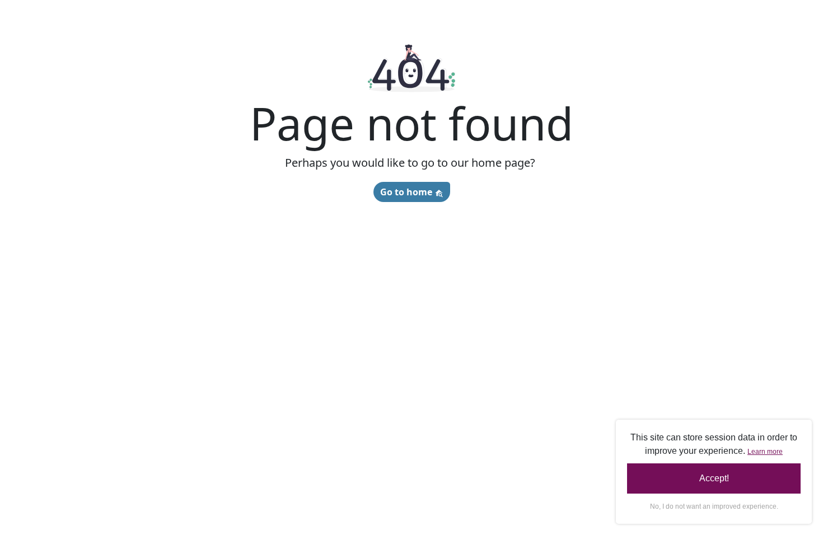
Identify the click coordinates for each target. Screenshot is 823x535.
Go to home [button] (407, 192)
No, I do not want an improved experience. (714, 506)
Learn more (765, 452)
